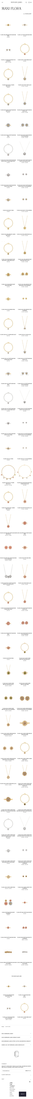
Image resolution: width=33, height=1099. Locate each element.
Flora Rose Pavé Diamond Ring (7, 916)
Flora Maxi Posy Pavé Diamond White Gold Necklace (7, 570)
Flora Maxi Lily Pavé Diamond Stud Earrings (24, 375)
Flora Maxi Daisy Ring (8, 205)
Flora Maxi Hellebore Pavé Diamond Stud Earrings (24, 278)
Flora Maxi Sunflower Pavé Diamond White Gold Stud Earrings (24, 843)
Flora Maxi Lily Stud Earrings (23, 448)
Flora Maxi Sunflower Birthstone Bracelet (23, 643)
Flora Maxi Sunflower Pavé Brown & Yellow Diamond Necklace (24, 766)
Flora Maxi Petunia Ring (24, 544)
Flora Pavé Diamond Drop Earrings (8, 892)
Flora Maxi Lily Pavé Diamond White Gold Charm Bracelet (8, 399)
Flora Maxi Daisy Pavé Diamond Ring (8, 133)
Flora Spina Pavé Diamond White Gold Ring (24, 941)
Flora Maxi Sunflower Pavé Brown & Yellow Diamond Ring (7, 791)
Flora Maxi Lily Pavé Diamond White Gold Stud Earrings (24, 424)
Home (3, 1025)
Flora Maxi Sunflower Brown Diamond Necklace (8, 717)
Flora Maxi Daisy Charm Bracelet (8, 84)
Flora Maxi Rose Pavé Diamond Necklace (23, 594)
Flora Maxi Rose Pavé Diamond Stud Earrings (23, 619)
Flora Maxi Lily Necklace (24, 326)
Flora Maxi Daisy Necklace (23, 83)
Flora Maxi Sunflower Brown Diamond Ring (23, 717)
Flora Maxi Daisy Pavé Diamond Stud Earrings (23, 133)
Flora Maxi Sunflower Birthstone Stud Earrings (7, 692)
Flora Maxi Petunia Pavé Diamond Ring (24, 521)
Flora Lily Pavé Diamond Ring (24, 34)
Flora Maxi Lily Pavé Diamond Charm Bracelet (8, 351)
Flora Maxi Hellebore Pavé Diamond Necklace (24, 254)
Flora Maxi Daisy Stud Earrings (24, 205)
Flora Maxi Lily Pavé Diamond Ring (8, 375)
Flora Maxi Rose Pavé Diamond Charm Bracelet (7, 594)
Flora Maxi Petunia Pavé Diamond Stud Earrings (8, 545)
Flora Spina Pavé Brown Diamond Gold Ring (8, 941)
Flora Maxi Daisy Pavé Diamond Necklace (23, 108)
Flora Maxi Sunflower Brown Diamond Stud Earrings (8, 741)
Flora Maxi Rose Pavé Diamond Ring (7, 619)
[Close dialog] (29, 1081)
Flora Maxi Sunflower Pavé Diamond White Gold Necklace (23, 817)
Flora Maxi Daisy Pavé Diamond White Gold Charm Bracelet (8, 157)
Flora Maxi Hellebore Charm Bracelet (8, 229)
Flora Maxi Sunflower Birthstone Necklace (8, 668)
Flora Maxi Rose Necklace (23, 569)
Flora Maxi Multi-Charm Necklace (8, 472)
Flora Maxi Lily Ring (8, 448)
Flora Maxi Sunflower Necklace (8, 766)
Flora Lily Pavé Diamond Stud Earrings (8, 59)
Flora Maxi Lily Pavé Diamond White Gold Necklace (24, 399)
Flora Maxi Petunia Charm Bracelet (7, 496)
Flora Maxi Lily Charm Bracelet (8, 326)
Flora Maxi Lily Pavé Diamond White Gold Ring (8, 424)
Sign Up (22, 1094)
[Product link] (8, 27)
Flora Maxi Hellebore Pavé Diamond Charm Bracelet (8, 254)
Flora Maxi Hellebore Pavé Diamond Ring (8, 278)
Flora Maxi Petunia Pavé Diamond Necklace (8, 521)
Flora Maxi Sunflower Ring (8, 867)
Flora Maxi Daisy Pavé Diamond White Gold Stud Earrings (23, 181)
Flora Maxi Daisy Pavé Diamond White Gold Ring (8, 181)
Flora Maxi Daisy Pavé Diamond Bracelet (8, 108)
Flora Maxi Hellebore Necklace (24, 228)
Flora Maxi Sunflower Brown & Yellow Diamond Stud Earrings (24, 692)
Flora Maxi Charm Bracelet (24, 58)
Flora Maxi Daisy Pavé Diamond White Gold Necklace (23, 157)
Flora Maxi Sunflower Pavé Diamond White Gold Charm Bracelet (8, 817)
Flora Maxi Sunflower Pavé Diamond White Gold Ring (8, 842)
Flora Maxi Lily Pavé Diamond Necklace (24, 351)
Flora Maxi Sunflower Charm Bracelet (23, 741)
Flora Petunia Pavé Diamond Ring (24, 892)
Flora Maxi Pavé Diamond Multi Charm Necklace (23, 472)
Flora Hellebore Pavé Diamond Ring (8, 35)
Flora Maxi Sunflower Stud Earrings (24, 868)
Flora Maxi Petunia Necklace (24, 495)
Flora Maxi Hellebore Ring (8, 302)
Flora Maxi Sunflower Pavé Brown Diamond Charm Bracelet (24, 791)
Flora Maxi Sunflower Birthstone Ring (23, 668)
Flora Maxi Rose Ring (8, 642)
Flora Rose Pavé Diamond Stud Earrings (23, 917)
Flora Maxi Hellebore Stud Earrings (24, 303)
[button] (2, 2)
